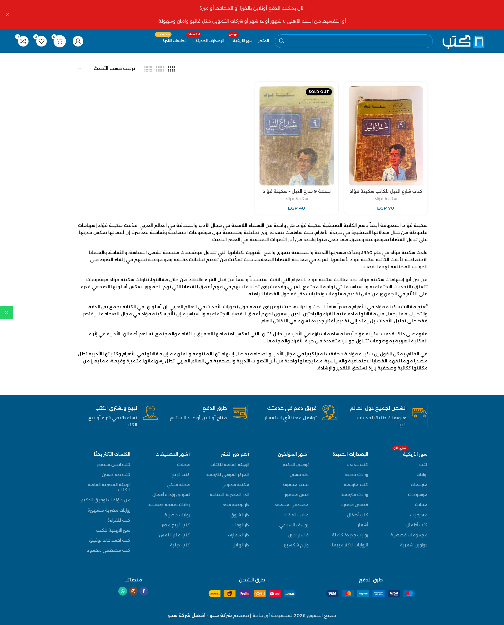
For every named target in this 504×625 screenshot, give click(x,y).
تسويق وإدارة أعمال (171, 494)
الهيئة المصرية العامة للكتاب (109, 487)
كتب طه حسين (116, 474)
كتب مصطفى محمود (108, 550)
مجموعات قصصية (409, 535)
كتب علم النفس (174, 535)
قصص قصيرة (354, 504)
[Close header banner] (7, 14)
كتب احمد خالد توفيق (109, 540)
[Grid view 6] (148, 69)
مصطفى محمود (292, 504)
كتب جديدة (357, 464)
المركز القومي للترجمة (227, 474)
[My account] (78, 41)
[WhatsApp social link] (122, 591)
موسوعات (418, 494)
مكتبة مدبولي (235, 484)
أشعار (363, 525)
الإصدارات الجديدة (350, 454)
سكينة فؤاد (386, 198)
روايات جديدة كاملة (350, 535)
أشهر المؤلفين (293, 454)
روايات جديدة (356, 474)
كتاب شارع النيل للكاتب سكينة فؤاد (386, 191)
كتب (423, 464)
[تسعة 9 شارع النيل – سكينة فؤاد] (297, 135)
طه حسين (299, 474)
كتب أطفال (417, 525)
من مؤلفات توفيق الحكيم (105, 500)
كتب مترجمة (356, 484)
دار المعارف (238, 535)
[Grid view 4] (171, 69)
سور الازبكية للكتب (113, 530)
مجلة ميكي (178, 484)
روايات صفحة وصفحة (169, 504)
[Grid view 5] (160, 69)
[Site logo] (463, 40)
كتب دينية (180, 545)
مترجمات (419, 484)
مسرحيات (419, 515)
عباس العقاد (296, 515)
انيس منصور (297, 494)
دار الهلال (240, 545)
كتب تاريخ (181, 474)
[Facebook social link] (143, 591)
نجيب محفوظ (295, 484)
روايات (422, 474)
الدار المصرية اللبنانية (229, 494)
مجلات (421, 504)
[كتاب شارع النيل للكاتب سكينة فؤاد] (386, 135)
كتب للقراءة (118, 520)
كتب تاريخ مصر (176, 525)
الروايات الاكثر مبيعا (350, 545)
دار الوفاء (240, 525)
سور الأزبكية (410, 453)
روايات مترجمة (354, 494)
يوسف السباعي (294, 525)
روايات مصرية (177, 515)
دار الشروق (239, 515)
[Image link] (370, 593)
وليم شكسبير (296, 545)
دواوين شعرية (414, 545)
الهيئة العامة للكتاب (229, 464)
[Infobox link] (386, 417)
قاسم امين (298, 535)
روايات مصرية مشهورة (109, 510)
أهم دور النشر (235, 454)
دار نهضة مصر (235, 504)
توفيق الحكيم (295, 464)
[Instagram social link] (133, 591)
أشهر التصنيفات (172, 454)
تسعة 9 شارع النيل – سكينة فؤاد (297, 191)
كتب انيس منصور (113, 464)
